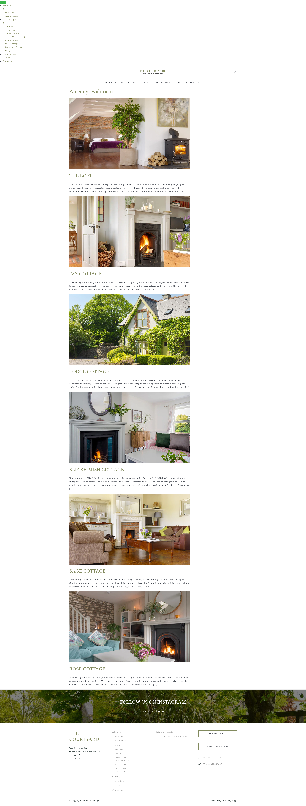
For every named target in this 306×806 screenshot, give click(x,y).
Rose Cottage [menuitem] (11, 44)
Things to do (119, 781)
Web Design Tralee (220, 801)
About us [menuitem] (7, 7)
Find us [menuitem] (6, 58)
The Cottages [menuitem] (9, 21)
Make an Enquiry (218, 746)
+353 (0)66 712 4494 (213, 757)
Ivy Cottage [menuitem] (11, 30)
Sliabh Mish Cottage (96, 469)
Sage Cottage (87, 571)
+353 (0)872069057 (212, 764)
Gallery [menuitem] (6, 51)
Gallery (116, 776)
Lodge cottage (89, 371)
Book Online (218, 734)
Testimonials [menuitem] (11, 16)
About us (117, 732)
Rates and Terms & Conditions (171, 736)
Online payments (164, 732)
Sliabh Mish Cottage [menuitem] (15, 37)
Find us (116, 785)
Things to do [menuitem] (9, 54)
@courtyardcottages (155, 711)
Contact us (117, 790)
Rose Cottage (87, 669)
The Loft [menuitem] (9, 26)
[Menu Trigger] (3, 2)
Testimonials (120, 740)
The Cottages (119, 745)
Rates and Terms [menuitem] (13, 47)
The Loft (80, 175)
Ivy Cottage (85, 273)
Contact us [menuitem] (8, 61)
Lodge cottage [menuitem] (12, 33)
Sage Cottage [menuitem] (11, 40)
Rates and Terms (122, 772)
